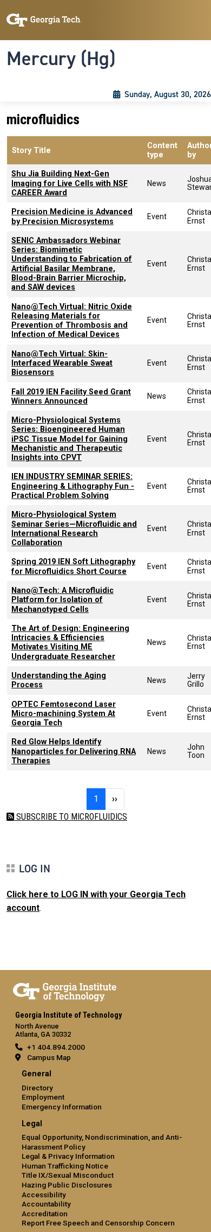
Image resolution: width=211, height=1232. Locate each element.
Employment (43, 1097)
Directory (37, 1087)
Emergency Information (62, 1106)
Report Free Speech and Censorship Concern (98, 1222)
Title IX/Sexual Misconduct (68, 1175)
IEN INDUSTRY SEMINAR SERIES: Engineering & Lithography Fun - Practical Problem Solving (72, 486)
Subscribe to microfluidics (70, 817)
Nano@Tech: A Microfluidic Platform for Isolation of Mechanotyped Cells (62, 600)
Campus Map (49, 1057)
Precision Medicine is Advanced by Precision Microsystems (72, 216)
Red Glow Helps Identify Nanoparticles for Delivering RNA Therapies (73, 751)
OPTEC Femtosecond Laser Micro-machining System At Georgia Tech (63, 714)
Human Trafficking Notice (65, 1165)
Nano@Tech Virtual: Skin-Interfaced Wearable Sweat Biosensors (62, 363)
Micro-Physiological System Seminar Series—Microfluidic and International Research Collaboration (74, 528)
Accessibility (44, 1194)
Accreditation (45, 1213)
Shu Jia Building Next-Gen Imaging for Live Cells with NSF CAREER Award (69, 183)
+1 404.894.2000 (56, 1047)
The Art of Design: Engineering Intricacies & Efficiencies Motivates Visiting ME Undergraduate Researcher (70, 642)
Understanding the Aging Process (58, 680)
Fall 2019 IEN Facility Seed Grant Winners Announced (71, 396)
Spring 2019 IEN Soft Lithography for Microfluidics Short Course (73, 566)
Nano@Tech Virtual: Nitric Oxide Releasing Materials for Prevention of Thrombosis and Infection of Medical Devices (71, 321)
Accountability (46, 1203)
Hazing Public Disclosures (67, 1184)
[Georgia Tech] (64, 990)
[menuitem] (105, 1090)
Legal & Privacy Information (68, 1156)
